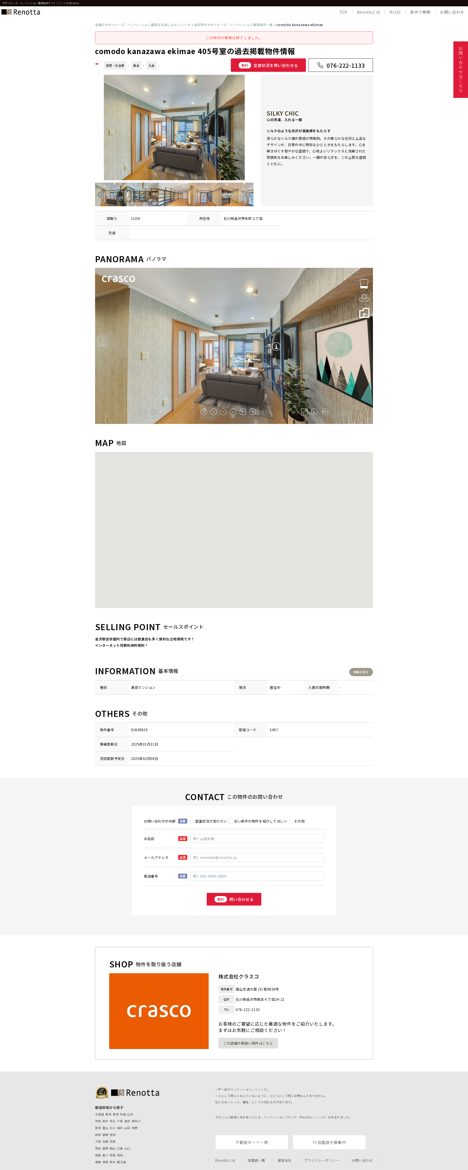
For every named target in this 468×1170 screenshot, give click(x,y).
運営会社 (285, 1160)
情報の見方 (361, 672)
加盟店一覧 (256, 1160)
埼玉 (113, 1121)
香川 (105, 1155)
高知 (120, 1155)
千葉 (120, 1121)
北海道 (99, 1114)
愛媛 (113, 1155)
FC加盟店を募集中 (329, 1142)
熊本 (113, 1162)
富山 (105, 1128)
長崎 (105, 1162)
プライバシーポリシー (322, 1160)
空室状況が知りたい (211, 821)
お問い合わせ (452, 12)
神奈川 (136, 1121)
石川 (113, 1128)
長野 (135, 1128)
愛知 (113, 1135)
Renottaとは (368, 12)
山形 (130, 1114)
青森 (108, 1114)
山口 (127, 1148)
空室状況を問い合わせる (269, 65)
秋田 (123, 1114)
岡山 (113, 1148)
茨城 (98, 1121)
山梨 (127, 1128)
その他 (299, 821)
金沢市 (239, 218)
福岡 (98, 1162)
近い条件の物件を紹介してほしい (260, 821)
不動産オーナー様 (251, 1142)
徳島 (98, 1155)
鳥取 (98, 1148)
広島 (120, 1148)
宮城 (116, 1114)
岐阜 (98, 1135)
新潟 (98, 1128)
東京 (127, 1121)
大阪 (98, 1141)
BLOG (395, 12)
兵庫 (105, 1141)
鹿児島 (121, 1162)
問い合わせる (235, 899)
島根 (105, 1148)
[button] (101, 194)
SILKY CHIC (283, 113)
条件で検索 (420, 12)
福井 (120, 1128)
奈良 (113, 1141)
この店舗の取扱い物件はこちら (248, 1043)
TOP (343, 12)
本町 (248, 218)
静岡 (105, 1135)
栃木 (105, 1121)
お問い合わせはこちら (461, 69)
